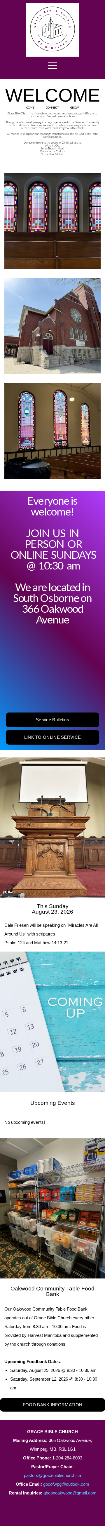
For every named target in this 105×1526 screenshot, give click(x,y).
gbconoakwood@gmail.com (70, 1492)
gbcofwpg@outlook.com (66, 1484)
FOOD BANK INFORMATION (52, 1404)
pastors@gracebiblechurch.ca (52, 1475)
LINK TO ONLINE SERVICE (52, 737)
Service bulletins (52, 719)
